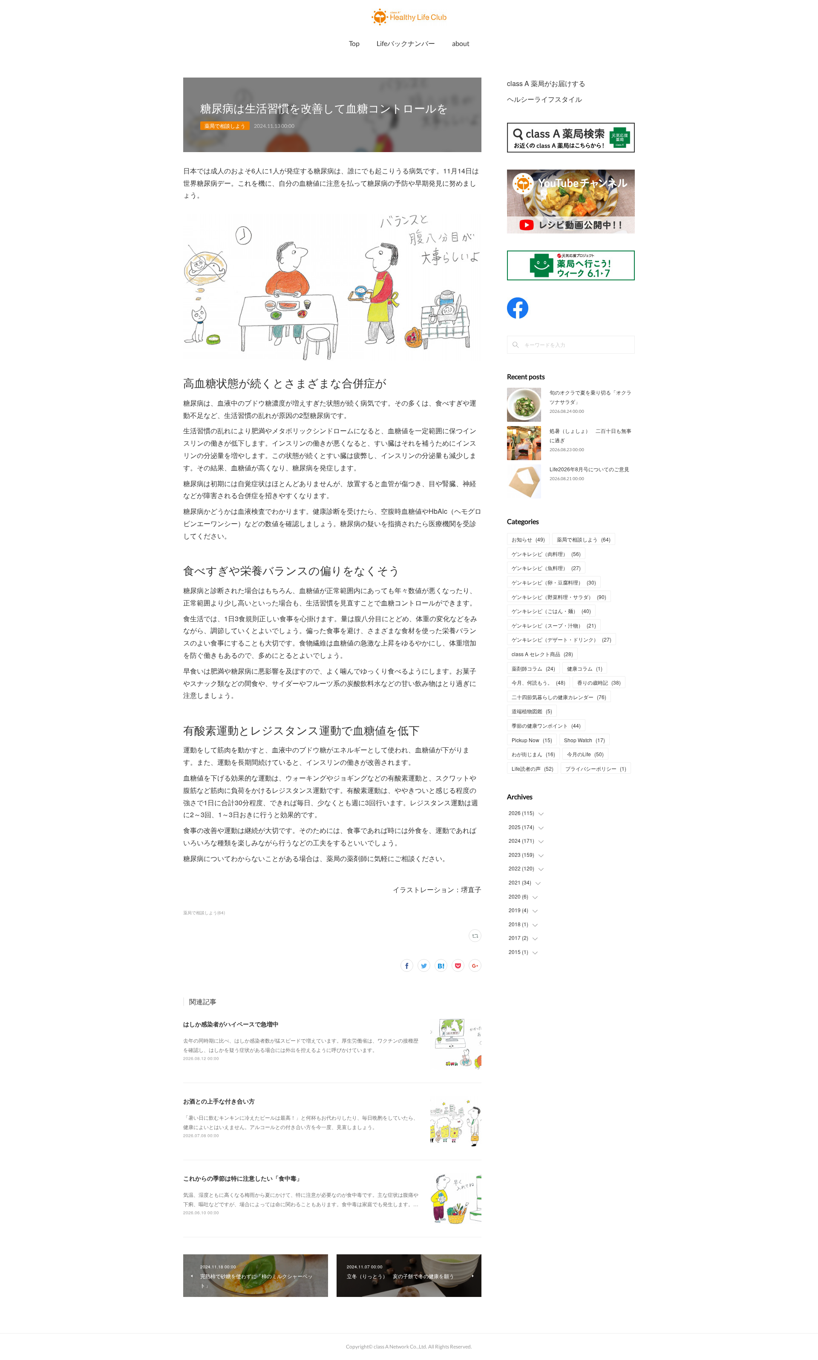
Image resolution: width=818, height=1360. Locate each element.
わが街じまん (533, 754)
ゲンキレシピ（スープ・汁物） (554, 625)
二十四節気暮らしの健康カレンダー (559, 696)
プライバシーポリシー (595, 768)
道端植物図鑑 (532, 711)
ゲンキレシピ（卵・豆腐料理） (554, 582)
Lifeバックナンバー (406, 43)
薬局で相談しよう (224, 125)
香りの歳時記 (599, 682)
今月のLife (585, 754)
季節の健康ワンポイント (546, 725)
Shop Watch (584, 739)
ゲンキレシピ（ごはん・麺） (551, 610)
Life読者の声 (532, 768)
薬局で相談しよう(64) (204, 913)
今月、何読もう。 (538, 682)
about (460, 43)
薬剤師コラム (533, 668)
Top (354, 43)
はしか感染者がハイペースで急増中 (231, 1024)
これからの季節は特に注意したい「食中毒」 (242, 1178)
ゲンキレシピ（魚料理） (546, 567)
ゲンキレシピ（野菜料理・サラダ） (559, 596)
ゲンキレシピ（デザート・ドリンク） (561, 639)
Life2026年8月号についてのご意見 (589, 469)
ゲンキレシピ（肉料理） (546, 553)
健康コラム (584, 668)
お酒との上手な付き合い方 (219, 1101)
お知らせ (528, 539)
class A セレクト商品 (542, 653)
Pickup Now (532, 739)
